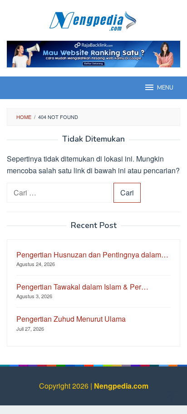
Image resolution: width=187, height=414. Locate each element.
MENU (165, 88)
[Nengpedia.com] (93, 19)
